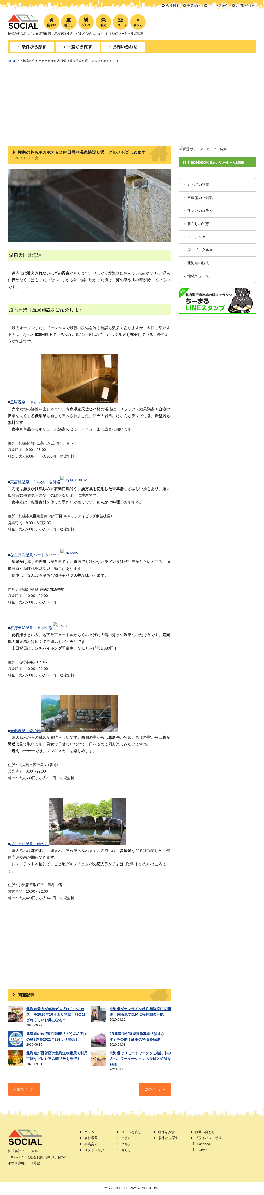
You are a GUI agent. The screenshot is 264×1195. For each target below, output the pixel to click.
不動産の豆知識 (200, 198)
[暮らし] (69, 22)
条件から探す (168, 1138)
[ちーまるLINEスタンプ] (217, 311)
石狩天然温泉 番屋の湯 (31, 628)
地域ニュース (198, 276)
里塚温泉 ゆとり (25, 402)
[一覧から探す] (78, 47)
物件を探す (166, 1132)
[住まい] (51, 22)
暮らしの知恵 (198, 224)
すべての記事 (198, 185)
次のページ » (155, 1089)
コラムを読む (131, 1132)
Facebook (204, 1144)
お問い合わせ (246, 5)
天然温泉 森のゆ (25, 731)
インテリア (196, 237)
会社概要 (172, 5)
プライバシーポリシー (211, 1138)
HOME (12, 60)
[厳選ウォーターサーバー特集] (203, 149)
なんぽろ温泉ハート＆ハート (35, 555)
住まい (126, 1138)
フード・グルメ (200, 250)
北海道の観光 (198, 263)
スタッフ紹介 (218, 5)
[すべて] (138, 22)
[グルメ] (86, 22)
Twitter (202, 1150)
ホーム (89, 1132)
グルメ (126, 1144)
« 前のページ (24, 1089)
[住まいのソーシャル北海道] (23, 26)
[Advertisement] (132, 107)
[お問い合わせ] (123, 47)
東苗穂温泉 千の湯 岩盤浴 (35, 482)
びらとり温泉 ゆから (29, 844)
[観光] (103, 22)
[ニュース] (120, 22)
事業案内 (194, 5)
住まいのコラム (200, 211)
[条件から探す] (32, 47)
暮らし (126, 1150)
